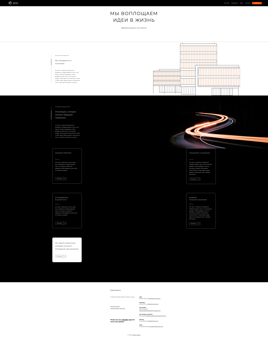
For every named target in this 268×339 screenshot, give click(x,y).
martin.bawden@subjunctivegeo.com (150, 310)
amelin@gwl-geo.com (154, 298)
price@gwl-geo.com (152, 304)
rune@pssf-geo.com (152, 321)
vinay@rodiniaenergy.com (155, 326)
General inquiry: (115, 306)
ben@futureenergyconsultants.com (156, 316)
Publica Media (136, 335)
